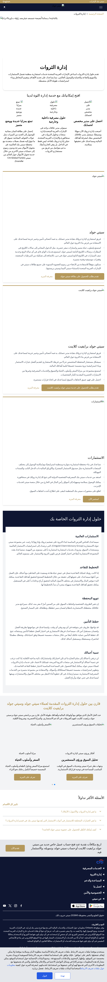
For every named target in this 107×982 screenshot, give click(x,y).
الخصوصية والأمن (93, 892)
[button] (54, 784)
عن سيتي (97, 898)
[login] (4, 7)
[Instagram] (15, 905)
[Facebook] (21, 905)
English (6, 1)
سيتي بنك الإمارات (96, 1)
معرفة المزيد (47, 276)
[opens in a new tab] (96, 905)
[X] (10, 905)
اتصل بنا (97, 886)
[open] (101, 7)
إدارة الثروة (96, 874)
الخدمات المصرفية (92, 868)
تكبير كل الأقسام (10, 804)
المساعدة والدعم (93, 880)
